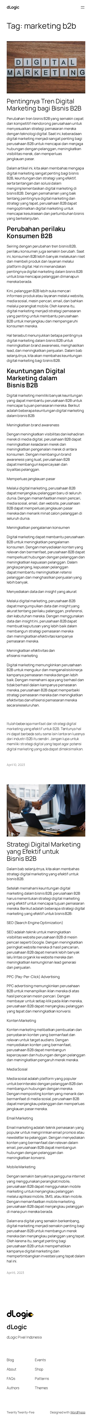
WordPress (77, 1412)
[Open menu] (82, 7)
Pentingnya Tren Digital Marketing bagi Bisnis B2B (44, 105)
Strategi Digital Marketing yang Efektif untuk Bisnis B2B (43, 851)
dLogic (13, 7)
